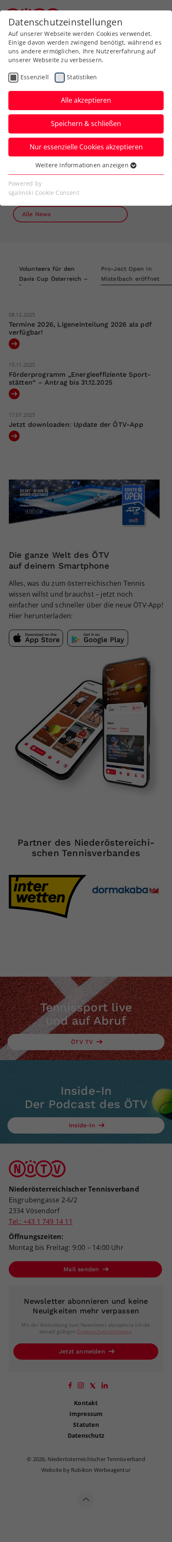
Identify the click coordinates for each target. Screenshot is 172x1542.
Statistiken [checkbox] (82, 77)
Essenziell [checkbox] (34, 77)
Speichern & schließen (86, 123)
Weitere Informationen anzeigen (82, 165)
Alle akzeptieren (86, 100)
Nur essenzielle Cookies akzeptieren (86, 146)
